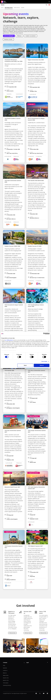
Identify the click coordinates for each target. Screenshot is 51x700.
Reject (25, 365)
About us (5, 673)
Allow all (41, 365)
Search (46, 4)
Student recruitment (30, 36)
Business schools (8, 39)
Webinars (19, 36)
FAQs (4, 665)
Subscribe (5, 668)
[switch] (19, 357)
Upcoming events (9, 7)
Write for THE (5, 680)
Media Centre (5, 675)
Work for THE (5, 677)
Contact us (5, 670)
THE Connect (5, 682)
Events (2, 5)
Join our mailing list (8, 36)
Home (2, 7)
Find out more (12, 632)
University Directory (7, 685)
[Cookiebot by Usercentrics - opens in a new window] (44, 334)
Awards (22, 7)
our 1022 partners (9, 340)
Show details (44, 361)
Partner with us (17, 7)
